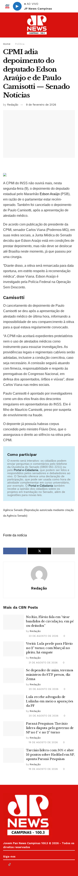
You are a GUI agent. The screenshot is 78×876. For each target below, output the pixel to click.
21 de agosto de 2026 (43, 662)
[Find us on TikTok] (9, 864)
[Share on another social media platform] (63, 551)
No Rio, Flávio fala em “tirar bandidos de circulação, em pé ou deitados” (50, 621)
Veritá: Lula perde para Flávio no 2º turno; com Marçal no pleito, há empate (49, 648)
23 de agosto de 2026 (43, 635)
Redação (12, 104)
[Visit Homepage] (36, 25)
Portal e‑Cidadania (26, 470)
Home (6, 43)
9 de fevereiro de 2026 (41, 104)
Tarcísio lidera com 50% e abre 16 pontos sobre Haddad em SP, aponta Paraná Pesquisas (50, 754)
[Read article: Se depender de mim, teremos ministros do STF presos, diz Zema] (13, 675)
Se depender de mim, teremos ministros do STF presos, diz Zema (49, 674)
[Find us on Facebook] (4, 864)
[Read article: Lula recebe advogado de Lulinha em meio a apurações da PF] (13, 702)
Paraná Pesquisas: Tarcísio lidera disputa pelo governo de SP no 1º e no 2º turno (50, 727)
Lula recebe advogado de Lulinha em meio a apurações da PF (49, 701)
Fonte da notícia (15, 535)
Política (19, 43)
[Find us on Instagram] (20, 864)
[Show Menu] (5, 24)
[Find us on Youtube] (15, 864)
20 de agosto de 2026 (43, 689)
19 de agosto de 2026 (43, 742)
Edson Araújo (50, 194)
